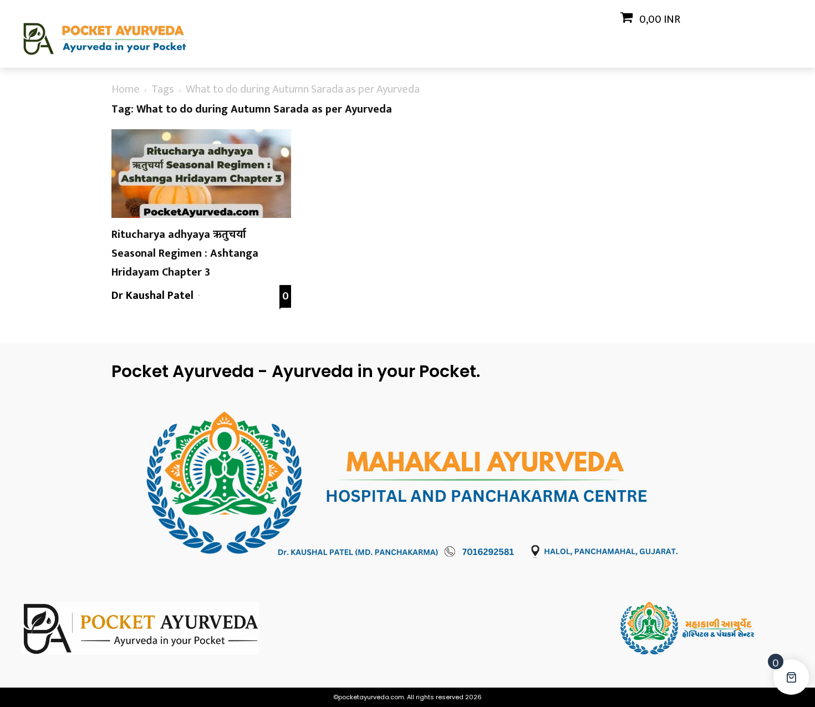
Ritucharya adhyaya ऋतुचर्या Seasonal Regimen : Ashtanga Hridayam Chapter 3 (184, 253)
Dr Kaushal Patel (152, 295)
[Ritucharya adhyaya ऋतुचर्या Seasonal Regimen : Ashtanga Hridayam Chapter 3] (201, 173)
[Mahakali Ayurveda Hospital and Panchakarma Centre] (706, 628)
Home (125, 89)
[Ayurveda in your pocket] (108, 628)
